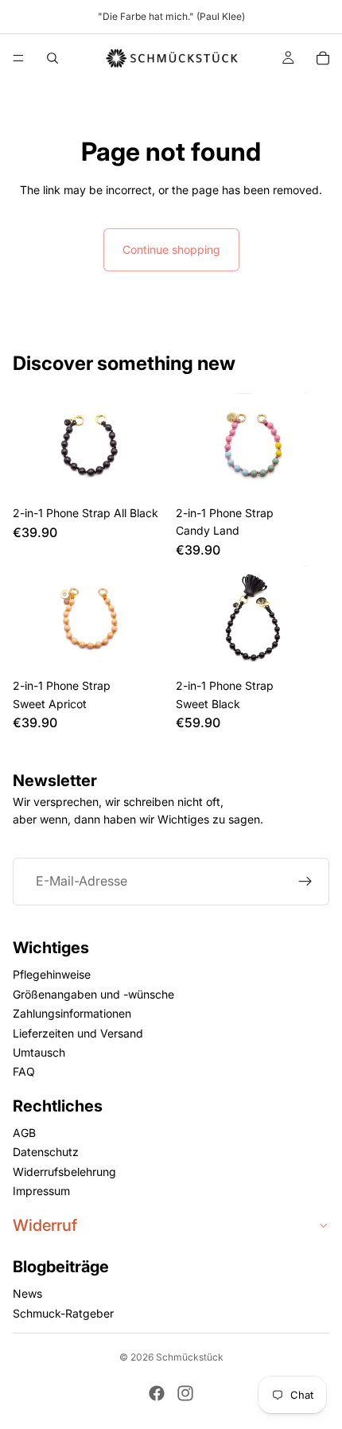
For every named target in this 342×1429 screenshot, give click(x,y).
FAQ (24, 1072)
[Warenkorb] (322, 58)
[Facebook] (156, 1393)
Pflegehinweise (52, 975)
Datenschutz (46, 1152)
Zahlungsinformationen (72, 1014)
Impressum (41, 1191)
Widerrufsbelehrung (64, 1171)
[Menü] (18, 58)
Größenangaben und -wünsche (93, 994)
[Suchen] (52, 58)
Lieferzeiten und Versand (78, 1033)
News (27, 1294)
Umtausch (39, 1052)
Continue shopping (171, 249)
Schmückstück (189, 1357)
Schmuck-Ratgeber (63, 1313)
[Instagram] (185, 1393)
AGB (24, 1132)
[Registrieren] (305, 881)
